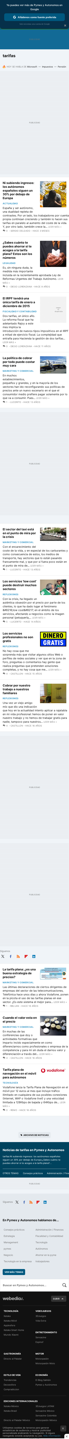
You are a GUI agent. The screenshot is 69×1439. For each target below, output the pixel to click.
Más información (52, 1435)
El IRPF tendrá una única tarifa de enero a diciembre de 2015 (19, 302)
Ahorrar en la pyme (46, 1255)
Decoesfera (10, 1384)
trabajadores (42, 1261)
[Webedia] (13, 1300)
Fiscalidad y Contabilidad (20, 311)
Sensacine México (45, 1411)
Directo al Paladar (13, 1358)
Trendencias (10, 1380)
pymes (7, 1248)
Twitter (2, 955)
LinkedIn (34, 955)
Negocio (8, 1255)
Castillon (17, 673)
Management (11, 1242)
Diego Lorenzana (21, 286)
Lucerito (15, 402)
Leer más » (54, 226)
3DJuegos (41, 1316)
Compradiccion (11, 1389)
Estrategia (9, 1236)
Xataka (7, 1316)
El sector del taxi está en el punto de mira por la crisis (19, 533)
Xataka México (11, 1406)
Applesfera (9, 1325)
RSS (18, 955)
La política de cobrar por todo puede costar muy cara (19, 361)
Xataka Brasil (10, 1411)
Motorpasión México (46, 1420)
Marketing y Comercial (18, 371)
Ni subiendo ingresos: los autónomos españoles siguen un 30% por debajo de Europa (18, 190)
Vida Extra (41, 1320)
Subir (56, 1298)
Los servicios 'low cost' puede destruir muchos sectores (20, 585)
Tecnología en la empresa (18, 1261)
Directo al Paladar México (17, 1420)
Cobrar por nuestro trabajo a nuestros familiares (16, 689)
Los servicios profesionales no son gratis (18, 637)
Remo (14, 1110)
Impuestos (47, 66)
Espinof (39, 1342)
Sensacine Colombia (46, 1415)
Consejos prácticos (33, 1173)
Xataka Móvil (10, 1320)
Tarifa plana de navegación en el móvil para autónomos (19, 1073)
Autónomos (42, 1248)
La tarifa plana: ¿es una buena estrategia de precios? (19, 973)
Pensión (62, 66)
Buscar (64, 1285)
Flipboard (26, 955)
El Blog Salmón (43, 1380)
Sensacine (41, 1337)
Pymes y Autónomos (46, 1384)
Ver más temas (14, 1272)
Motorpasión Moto (45, 1363)
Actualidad (10, 203)
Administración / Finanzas (49, 1229)
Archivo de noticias (36, 1135)
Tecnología (10, 1082)
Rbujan (14, 1006)
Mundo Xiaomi (11, 1334)
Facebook (10, 955)
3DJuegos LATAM (45, 1406)
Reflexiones (10, 594)
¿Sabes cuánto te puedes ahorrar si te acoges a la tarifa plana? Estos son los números (17, 250)
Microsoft (32, 66)
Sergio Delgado (20, 230)
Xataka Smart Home (14, 1330)
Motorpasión (42, 1358)
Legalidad (9, 263)
